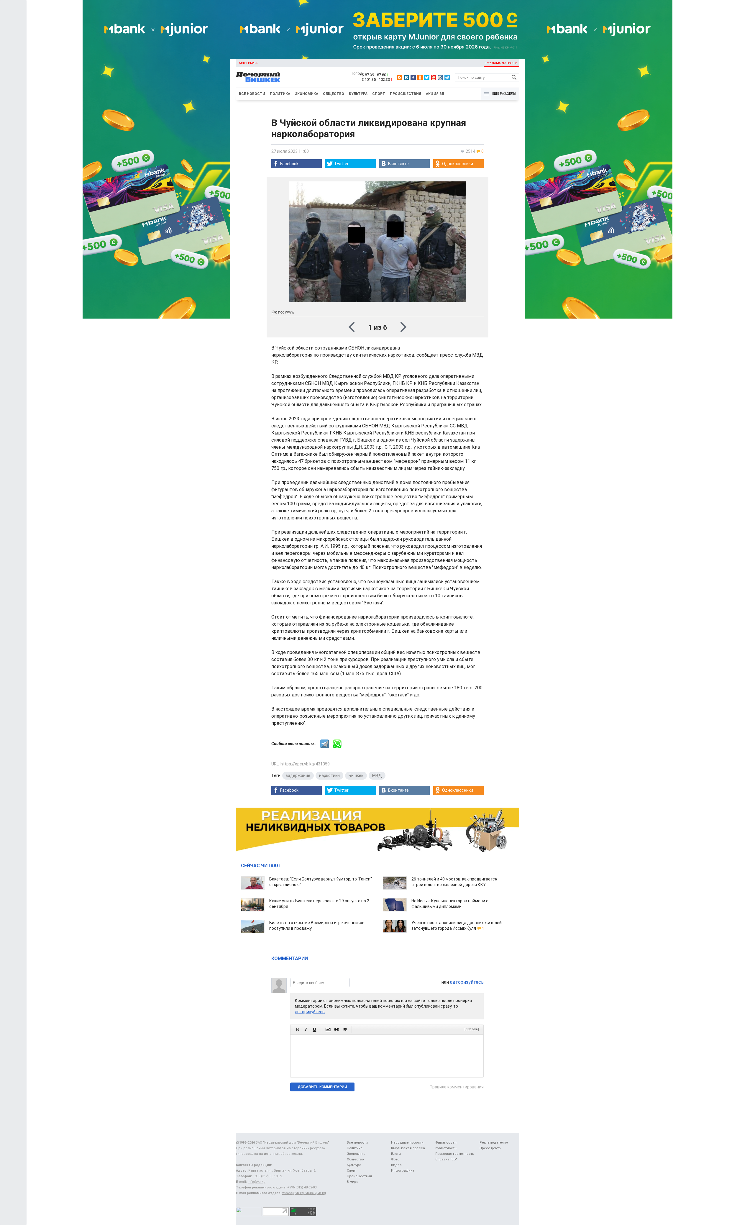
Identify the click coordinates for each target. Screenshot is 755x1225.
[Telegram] (447, 77)
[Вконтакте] (406, 77)
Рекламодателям (501, 63)
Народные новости (407, 1142)
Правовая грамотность (454, 1154)
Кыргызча (248, 63)
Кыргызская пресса (408, 1148)
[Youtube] (433, 77)
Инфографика (402, 1170)
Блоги (396, 1154)
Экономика (306, 94)
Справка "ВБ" (446, 1159)
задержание (298, 775)
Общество (333, 94)
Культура (358, 94)
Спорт (378, 94)
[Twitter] (426, 77)
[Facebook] (413, 77)
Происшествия (405, 94)
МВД (377, 775)
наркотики (329, 775)
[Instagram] (440, 77)
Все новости (252, 94)
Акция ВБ (435, 94)
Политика (280, 94)
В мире (352, 1182)
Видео (396, 1165)
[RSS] (399, 77)
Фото (395, 1159)
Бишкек (356, 775)
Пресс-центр (490, 1148)
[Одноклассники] (420, 77)
